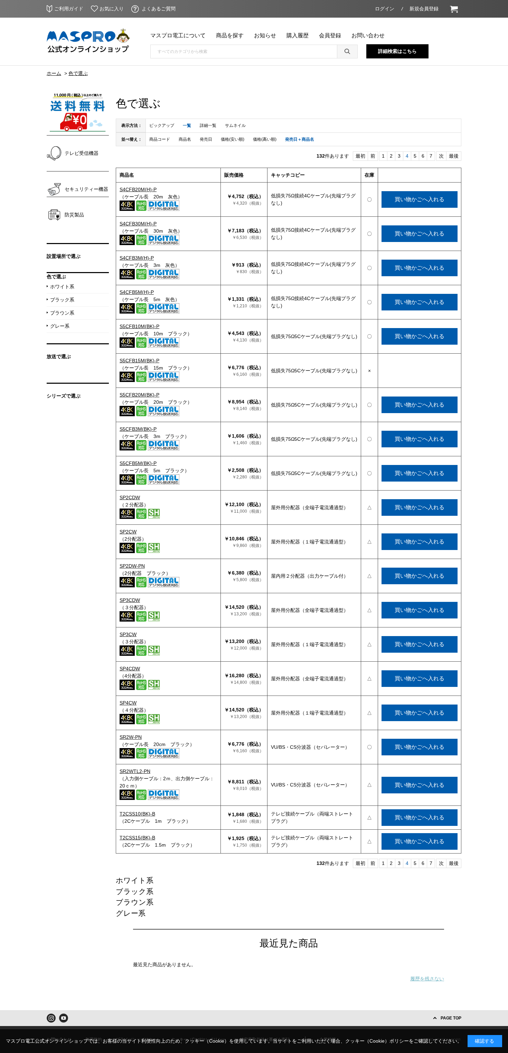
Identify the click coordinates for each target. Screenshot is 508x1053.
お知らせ (265, 35)
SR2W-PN (131, 737)
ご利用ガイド (68, 8)
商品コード (159, 139)
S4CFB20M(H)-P (138, 189)
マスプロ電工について (178, 35)
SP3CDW (130, 600)
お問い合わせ (368, 35)
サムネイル (235, 125)
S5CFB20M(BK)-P (139, 395)
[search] (347, 51)
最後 (454, 156)
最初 (360, 156)
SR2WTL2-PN (135, 771)
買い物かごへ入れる (419, 199)
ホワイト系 (134, 880)
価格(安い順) (232, 139)
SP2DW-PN (132, 566)
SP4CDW (130, 668)
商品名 (185, 139)
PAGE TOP (451, 1018)
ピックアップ (161, 125)
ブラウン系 (134, 902)
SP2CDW (130, 497)
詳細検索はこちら (397, 51)
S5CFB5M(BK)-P (138, 463)
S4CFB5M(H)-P (137, 292)
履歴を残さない (427, 978)
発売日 (206, 139)
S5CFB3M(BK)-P (138, 429)
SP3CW (128, 634)
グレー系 (130, 913)
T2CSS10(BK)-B (137, 814)
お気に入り (112, 8)
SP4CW (128, 703)
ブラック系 (134, 891)
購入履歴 (297, 35)
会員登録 (330, 35)
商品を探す (230, 35)
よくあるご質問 (159, 8)
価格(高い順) (264, 139)
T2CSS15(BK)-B (137, 837)
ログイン (384, 8)
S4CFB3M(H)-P (137, 258)
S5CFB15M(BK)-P (139, 360)
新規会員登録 (424, 8)
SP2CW (128, 531)
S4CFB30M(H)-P (138, 223)
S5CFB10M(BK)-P (139, 326)
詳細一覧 (208, 125)
